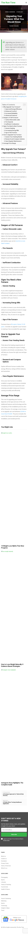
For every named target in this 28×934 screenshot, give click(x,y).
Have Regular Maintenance (13, 141)
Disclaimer (4, 861)
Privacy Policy (6, 840)
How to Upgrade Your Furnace (12, 135)
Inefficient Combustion (12, 124)
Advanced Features (11, 115)
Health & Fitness (5, 889)
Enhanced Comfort (11, 111)
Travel (2, 910)
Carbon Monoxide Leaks (12, 120)
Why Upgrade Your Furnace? (11, 107)
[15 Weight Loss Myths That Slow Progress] (14, 487)
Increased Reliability (11, 113)
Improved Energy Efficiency (13, 109)
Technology (4, 905)
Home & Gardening (10, 11)
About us (3, 856)
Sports (3, 879)
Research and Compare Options (15, 139)
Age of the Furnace (11, 132)
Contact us (4, 858)
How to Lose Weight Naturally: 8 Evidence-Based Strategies (12, 665)
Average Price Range (9, 143)
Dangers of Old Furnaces (10, 117)
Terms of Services (6, 865)
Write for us (4, 868)
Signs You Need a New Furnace (12, 126)
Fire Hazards (9, 122)
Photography (4, 877)
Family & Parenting (6, 884)
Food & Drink (4, 887)
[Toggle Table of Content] (23, 104)
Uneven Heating (10, 128)
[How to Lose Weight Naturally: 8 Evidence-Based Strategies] (14, 606)
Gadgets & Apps (5, 908)
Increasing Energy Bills (12, 130)
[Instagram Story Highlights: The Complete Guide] (14, 724)
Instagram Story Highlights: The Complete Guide (12, 784)
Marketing (3, 901)
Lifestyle (3, 882)
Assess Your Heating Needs (13, 137)
